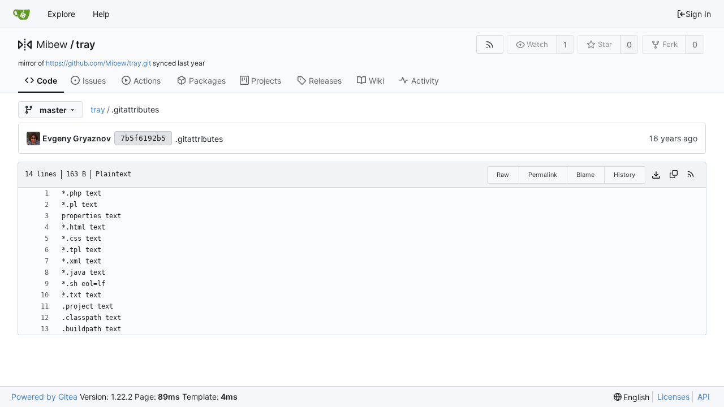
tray (85, 44)
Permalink (542, 175)
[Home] (21, 14)
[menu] (632, 397)
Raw (503, 175)
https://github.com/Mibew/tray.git (98, 63)
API (703, 396)
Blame (585, 175)
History (624, 175)
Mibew (52, 44)
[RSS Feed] (489, 44)
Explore (61, 14)
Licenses (673, 396)
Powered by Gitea (44, 396)
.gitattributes (199, 139)
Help (101, 14)
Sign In (698, 14)
